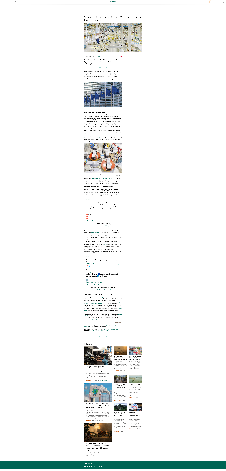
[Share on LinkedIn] (106, 67)
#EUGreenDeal (91, 264)
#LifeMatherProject (92, 221)
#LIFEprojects (90, 272)
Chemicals (111, 333)
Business (107, 333)
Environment (88, 380)
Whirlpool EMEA (92, 132)
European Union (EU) (100, 333)
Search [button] (16, 1)
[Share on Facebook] (100, 67)
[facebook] (85, 466)
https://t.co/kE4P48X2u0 (94, 282)
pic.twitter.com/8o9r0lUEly (95, 284)
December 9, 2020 (101, 226)
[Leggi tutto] (141, 344)
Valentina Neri (97, 56)
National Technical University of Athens (93, 137)
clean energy (95, 311)
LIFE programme (102, 297)
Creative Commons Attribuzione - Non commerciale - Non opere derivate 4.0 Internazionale (103, 330)
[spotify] (92, 466)
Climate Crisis (88, 458)
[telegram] (102, 466)
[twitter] (87, 466)
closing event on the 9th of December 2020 (105, 78)
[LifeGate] (113, 2)
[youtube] (94, 466)
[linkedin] (99, 466)
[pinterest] (89, 466)
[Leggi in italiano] (121, 56)
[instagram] (97, 466)
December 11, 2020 (101, 289)
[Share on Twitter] (103, 67)
